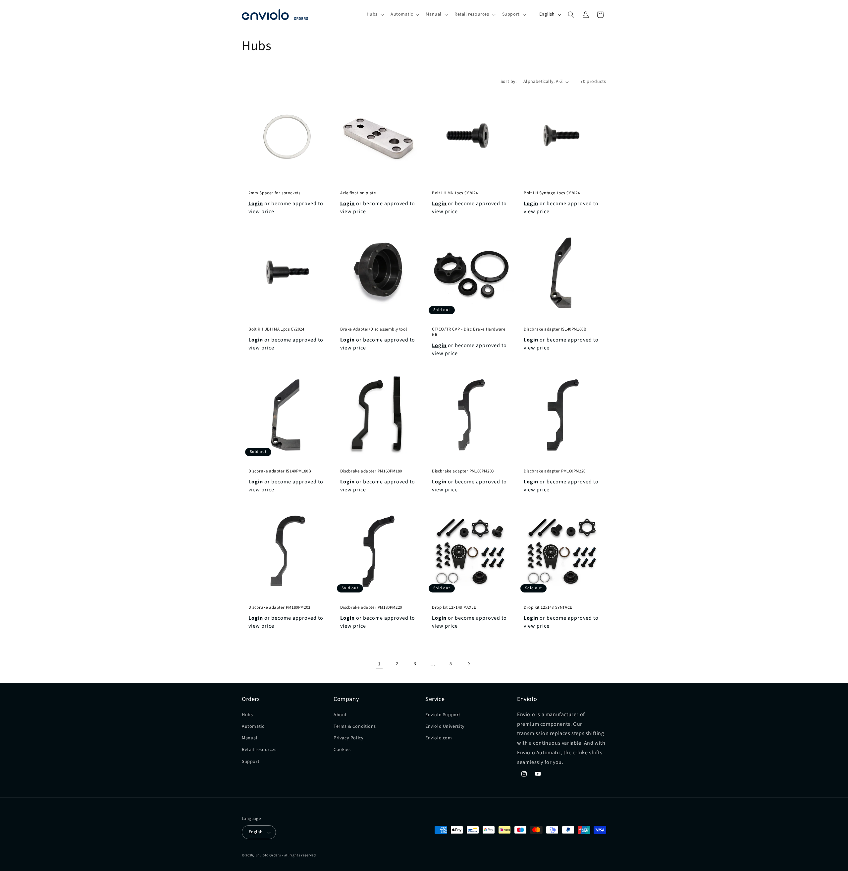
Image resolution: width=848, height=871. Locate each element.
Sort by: (509, 81)
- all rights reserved (299, 855)
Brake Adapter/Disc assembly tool (373, 329)
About (340, 714)
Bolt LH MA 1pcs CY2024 (455, 193)
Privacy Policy (348, 738)
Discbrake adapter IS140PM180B (279, 471)
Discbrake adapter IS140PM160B (555, 329)
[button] (375, 14)
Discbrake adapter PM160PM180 (371, 471)
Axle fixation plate (358, 193)
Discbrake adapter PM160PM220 (555, 471)
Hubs (247, 714)
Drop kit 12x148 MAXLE (454, 607)
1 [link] (379, 663)
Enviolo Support (442, 714)
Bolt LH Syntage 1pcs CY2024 (552, 193)
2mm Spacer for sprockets (274, 193)
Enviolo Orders (268, 855)
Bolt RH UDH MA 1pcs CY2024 (276, 329)
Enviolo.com (438, 738)
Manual (250, 738)
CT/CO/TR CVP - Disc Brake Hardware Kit (468, 332)
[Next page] (468, 663)
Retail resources (259, 749)
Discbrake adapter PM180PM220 (371, 607)
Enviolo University (445, 726)
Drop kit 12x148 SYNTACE (548, 607)
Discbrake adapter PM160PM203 (463, 471)
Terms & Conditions (355, 726)
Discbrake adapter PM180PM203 (279, 607)
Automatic (253, 726)
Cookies (342, 749)
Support (250, 761)
